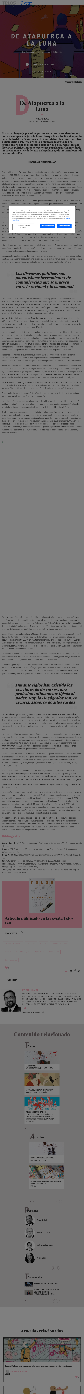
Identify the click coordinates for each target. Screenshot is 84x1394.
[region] (42, 219)
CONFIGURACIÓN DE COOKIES (23, 226)
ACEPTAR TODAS (64, 226)
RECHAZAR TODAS (47, 226)
